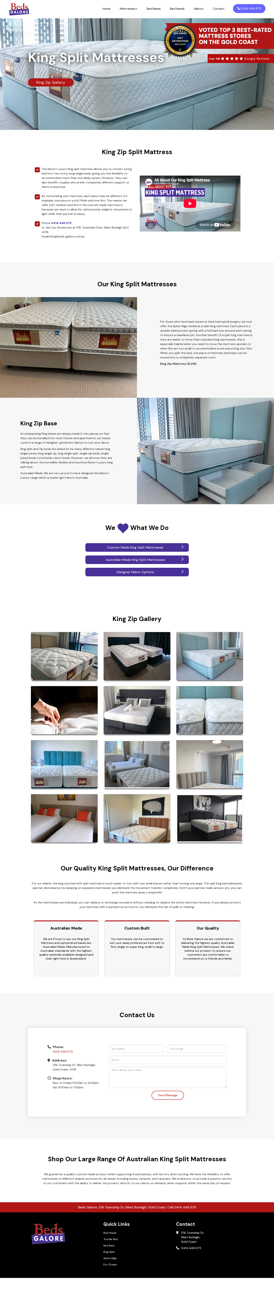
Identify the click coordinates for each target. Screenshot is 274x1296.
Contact (218, 9)
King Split (109, 1252)
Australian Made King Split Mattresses (135, 560)
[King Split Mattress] (64, 656)
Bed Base (109, 1245)
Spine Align (110, 1258)
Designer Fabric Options (135, 572)
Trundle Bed (110, 1239)
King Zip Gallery (50, 82)
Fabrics (199, 9)
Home (107, 9)
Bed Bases (154, 9)
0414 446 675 (250, 8)
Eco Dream (110, 1264)
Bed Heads (177, 9)
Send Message (168, 1095)
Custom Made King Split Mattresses (135, 547)
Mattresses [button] (128, 9)
